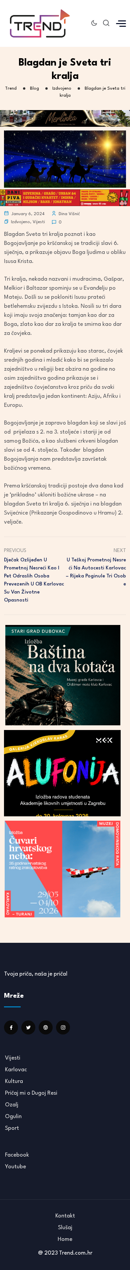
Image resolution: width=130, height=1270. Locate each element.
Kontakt (65, 1216)
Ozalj (11, 1105)
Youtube (15, 1167)
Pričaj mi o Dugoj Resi (31, 1093)
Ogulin (13, 1116)
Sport (12, 1128)
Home (65, 1239)
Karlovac (16, 1070)
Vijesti (39, 222)
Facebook (17, 1155)
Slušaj (65, 1228)
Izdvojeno (20, 222)
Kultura (14, 1081)
